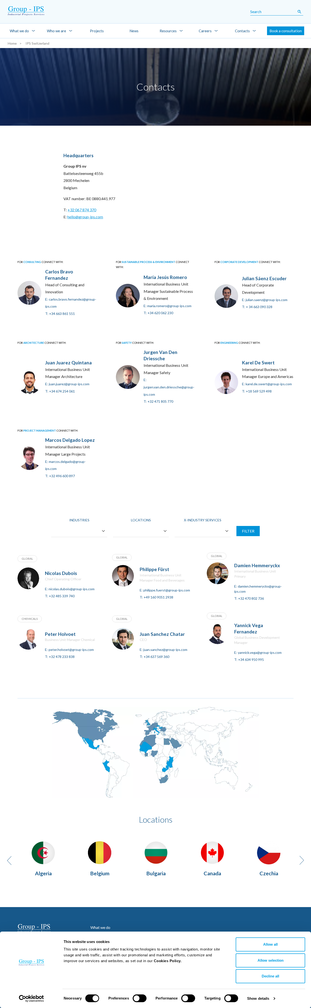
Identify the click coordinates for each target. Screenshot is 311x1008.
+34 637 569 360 (156, 657)
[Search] (299, 12)
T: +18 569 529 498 (257, 391)
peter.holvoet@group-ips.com (71, 649)
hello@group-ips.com (85, 216)
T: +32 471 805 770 (158, 401)
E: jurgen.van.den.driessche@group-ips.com (169, 387)
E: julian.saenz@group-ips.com (264, 300)
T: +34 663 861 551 (60, 313)
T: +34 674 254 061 (60, 391)
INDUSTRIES (79, 520)
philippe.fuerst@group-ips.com (166, 590)
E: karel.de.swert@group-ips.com (267, 384)
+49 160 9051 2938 (158, 597)
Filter (248, 531)
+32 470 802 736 (251, 598)
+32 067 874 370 (82, 209)
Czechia (268, 873)
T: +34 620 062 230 (158, 313)
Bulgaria (156, 873)
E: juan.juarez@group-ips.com (67, 384)
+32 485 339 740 (62, 596)
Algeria (43, 873)
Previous (9, 860)
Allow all (270, 944)
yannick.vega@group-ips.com (260, 652)
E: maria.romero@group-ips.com (167, 306)
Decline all (270, 976)
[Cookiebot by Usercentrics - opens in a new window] (31, 998)
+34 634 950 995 (251, 659)
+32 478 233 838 (62, 657)
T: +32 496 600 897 (60, 476)
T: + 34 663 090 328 (257, 307)
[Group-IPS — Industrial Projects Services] (26, 11)
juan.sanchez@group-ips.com (165, 649)
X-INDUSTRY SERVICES (202, 520)
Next (302, 860)
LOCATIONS (141, 520)
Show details (258, 998)
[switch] (140, 998)
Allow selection (271, 960)
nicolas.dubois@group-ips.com (72, 589)
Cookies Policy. (168, 961)
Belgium (99, 873)
